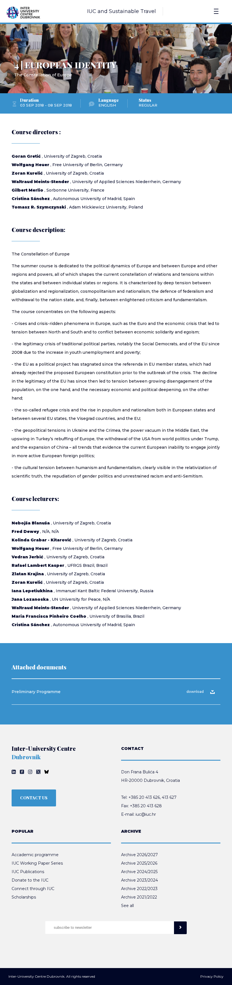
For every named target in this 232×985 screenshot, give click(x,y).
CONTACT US (34, 797)
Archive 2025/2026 (139, 863)
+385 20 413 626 (144, 797)
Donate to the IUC (30, 880)
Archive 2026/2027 (139, 854)
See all (127, 905)
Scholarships (24, 897)
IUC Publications (28, 871)
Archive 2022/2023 (139, 888)
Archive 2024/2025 (139, 871)
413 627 (169, 797)
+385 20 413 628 (146, 805)
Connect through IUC (33, 888)
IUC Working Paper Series (37, 863)
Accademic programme (35, 854)
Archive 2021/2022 (139, 897)
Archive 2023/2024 (139, 880)
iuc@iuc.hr (146, 814)
